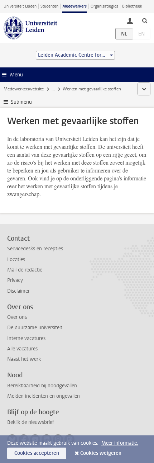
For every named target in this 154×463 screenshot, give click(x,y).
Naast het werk (24, 359)
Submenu (21, 102)
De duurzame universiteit (34, 327)
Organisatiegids (104, 6)
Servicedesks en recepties (35, 248)
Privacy (15, 280)
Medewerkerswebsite (24, 89)
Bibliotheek (132, 6)
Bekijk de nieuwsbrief (30, 422)
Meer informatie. (119, 443)
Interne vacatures (26, 338)
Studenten (49, 6)
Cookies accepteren (36, 453)
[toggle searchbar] (144, 20)
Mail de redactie (24, 269)
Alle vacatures (22, 348)
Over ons (17, 317)
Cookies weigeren (100, 453)
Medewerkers (74, 6)
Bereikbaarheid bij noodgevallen (42, 385)
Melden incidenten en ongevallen (43, 396)
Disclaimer (18, 291)
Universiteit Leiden (20, 6)
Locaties (16, 259)
